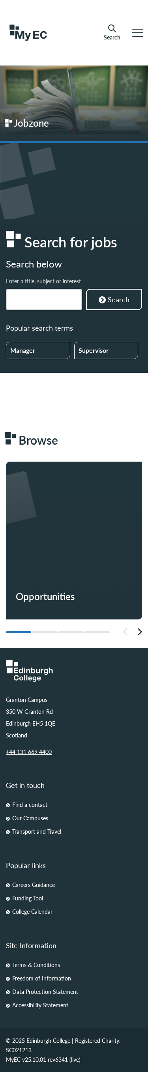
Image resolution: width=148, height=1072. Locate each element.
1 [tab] (18, 632)
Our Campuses (30, 818)
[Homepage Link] (74, 671)
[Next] (139, 632)
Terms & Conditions (36, 965)
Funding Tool (27, 898)
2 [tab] (44, 632)
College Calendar (32, 911)
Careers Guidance (33, 885)
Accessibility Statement (40, 1005)
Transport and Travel (36, 831)
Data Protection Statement (45, 991)
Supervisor (94, 350)
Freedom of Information (41, 978)
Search (112, 37)
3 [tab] (71, 632)
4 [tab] (97, 632)
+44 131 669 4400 (29, 752)
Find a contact (29, 804)
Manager (22, 350)
